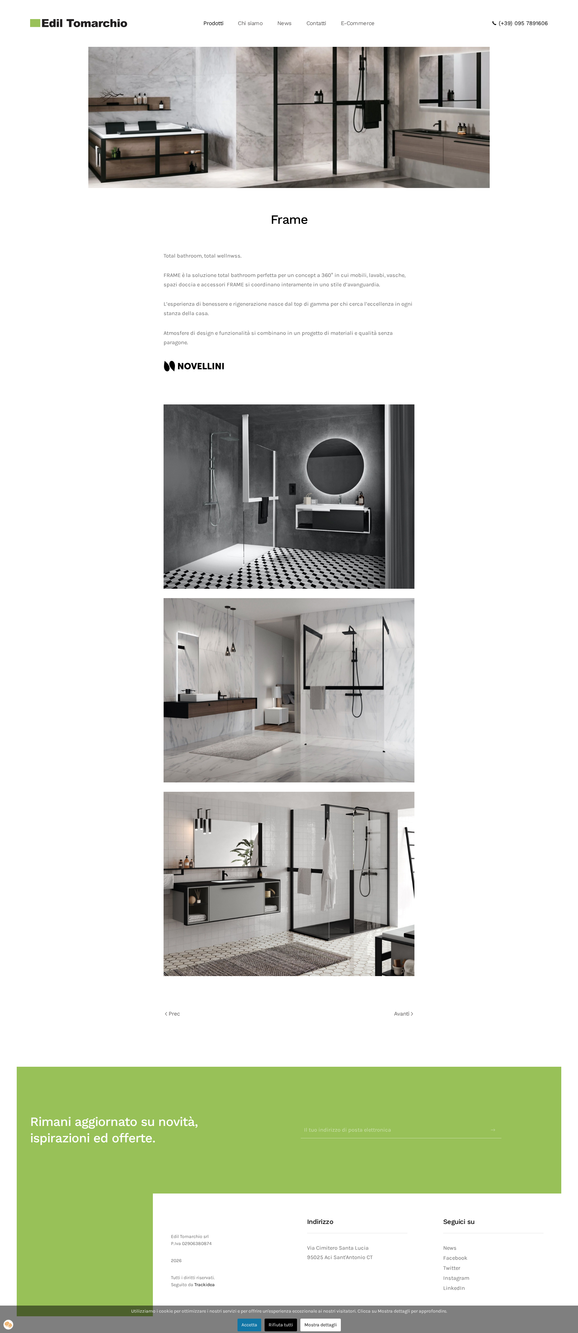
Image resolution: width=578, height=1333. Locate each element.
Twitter (451, 1268)
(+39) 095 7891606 (522, 23)
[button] (8, 1325)
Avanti (401, 1014)
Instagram (456, 1278)
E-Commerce (358, 23)
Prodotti (213, 23)
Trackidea (204, 1285)
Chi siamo (250, 23)
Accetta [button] (249, 1325)
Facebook (455, 1258)
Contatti (316, 23)
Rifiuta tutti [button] (281, 1325)
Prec (174, 1014)
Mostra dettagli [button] (320, 1325)
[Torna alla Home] (78, 23)
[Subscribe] (493, 1130)
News (284, 23)
